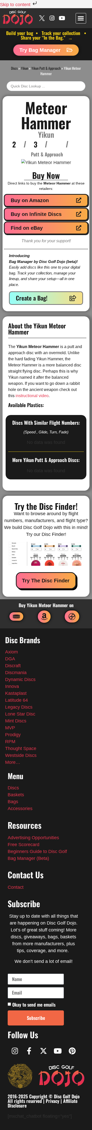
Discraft (13, 665)
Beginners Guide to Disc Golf (37, 851)
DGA (10, 658)
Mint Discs (16, 720)
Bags (13, 801)
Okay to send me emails (33, 1004)
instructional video (32, 396)
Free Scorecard (23, 844)
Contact (16, 887)
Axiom (11, 651)
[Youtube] (61, 18)
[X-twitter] (43, 1051)
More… (12, 762)
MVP (10, 727)
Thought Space (20, 748)
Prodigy (13, 734)
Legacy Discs (18, 707)
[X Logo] (42, 18)
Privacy (52, 1101)
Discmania (16, 672)
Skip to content (16, 4)
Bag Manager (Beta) (28, 858)
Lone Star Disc (20, 714)
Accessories (20, 808)
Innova (12, 686)
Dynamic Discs (20, 679)
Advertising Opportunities (33, 837)
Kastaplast (16, 693)
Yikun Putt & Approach (46, 68)
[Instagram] (52, 18)
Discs (14, 68)
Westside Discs (21, 755)
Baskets (16, 794)
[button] (81, 18)
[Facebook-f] (29, 1051)
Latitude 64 (16, 700)
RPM (10, 741)
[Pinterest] (72, 1051)
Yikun (24, 68)
